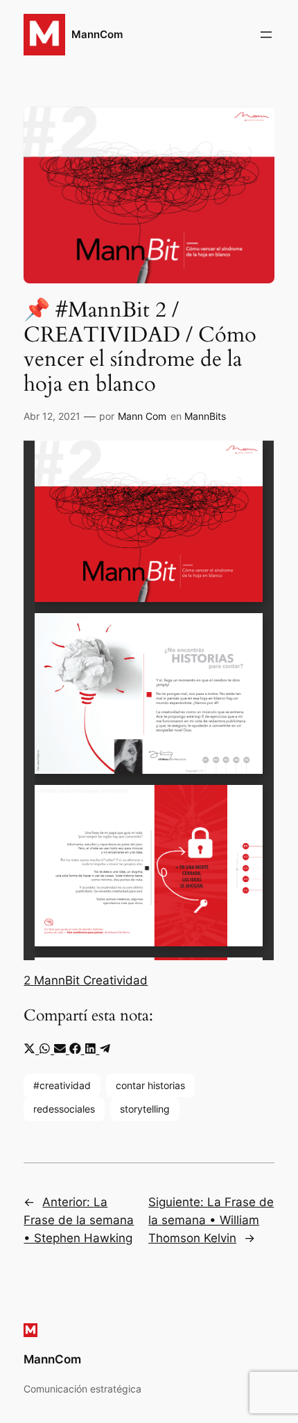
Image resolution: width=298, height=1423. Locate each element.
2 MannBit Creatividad (86, 980)
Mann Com (142, 416)
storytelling (145, 1109)
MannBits (205, 416)
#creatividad (62, 1085)
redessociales (64, 1109)
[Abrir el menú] (266, 34)
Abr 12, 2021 (52, 416)
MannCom (97, 34)
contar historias (150, 1085)
